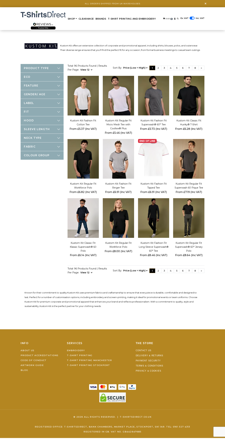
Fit (26, 111)
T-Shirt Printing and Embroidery (132, 18)
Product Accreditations (39, 355)
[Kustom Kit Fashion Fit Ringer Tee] (118, 158)
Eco (27, 76)
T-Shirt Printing (79, 355)
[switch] (192, 18)
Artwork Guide (32, 365)
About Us (27, 350)
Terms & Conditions (149, 366)
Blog (24, 370)
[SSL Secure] (112, 397)
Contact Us (144, 350)
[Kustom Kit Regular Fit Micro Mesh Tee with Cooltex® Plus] (118, 95)
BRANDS (101, 18)
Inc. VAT (200, 18)
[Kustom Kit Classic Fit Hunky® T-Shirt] (188, 95)
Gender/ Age (34, 94)
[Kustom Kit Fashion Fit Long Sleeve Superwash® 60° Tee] (153, 217)
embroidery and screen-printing (108, 297)
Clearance (86, 18)
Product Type (36, 68)
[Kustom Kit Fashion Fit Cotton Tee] (83, 95)
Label (29, 103)
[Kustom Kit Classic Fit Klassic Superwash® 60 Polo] (83, 217)
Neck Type (33, 137)
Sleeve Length (37, 129)
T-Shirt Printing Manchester (89, 360)
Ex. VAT (184, 18)
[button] (178, 19)
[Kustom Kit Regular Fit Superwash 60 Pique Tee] (188, 158)
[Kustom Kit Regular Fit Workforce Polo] (83, 158)
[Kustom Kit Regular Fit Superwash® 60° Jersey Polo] (188, 217)
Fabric (30, 146)
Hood (29, 120)
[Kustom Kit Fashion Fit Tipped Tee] (153, 158)
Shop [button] (71, 18)
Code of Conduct (34, 360)
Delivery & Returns (149, 355)
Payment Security (148, 361)
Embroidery (76, 350)
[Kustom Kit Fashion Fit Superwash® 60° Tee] (153, 95)
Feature (31, 85)
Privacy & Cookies (148, 371)
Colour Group (36, 155)
